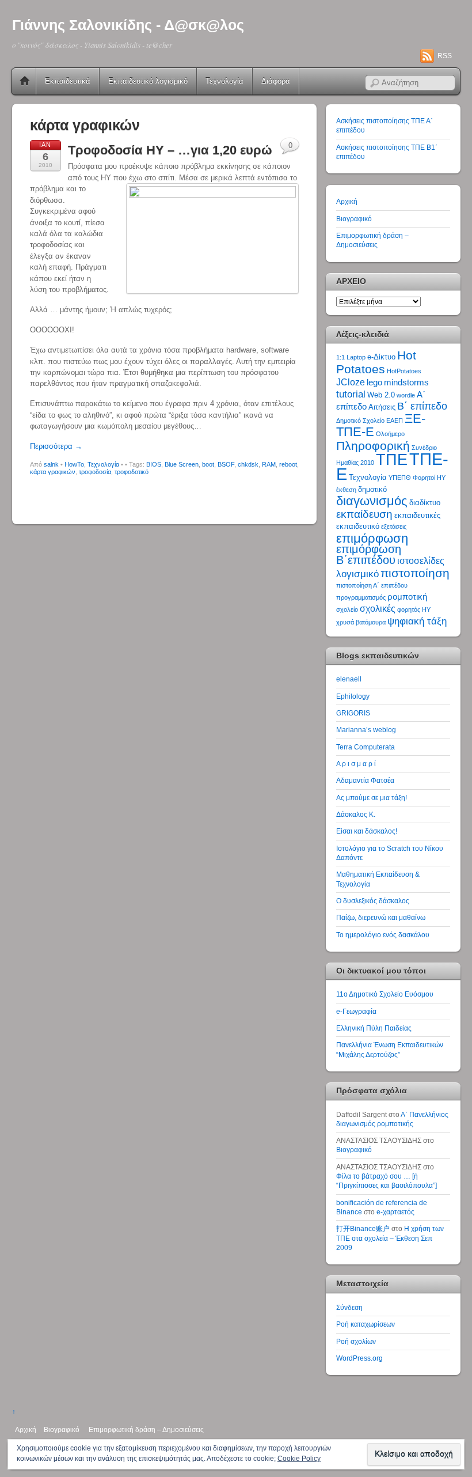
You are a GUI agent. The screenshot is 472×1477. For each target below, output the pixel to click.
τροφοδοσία (95, 471)
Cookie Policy (299, 1459)
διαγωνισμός (372, 501)
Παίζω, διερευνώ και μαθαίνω (380, 917)
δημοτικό (372, 489)
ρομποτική (407, 596)
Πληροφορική (373, 445)
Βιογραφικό (354, 218)
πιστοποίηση (415, 573)
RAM (269, 464)
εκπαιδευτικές (417, 515)
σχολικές (377, 608)
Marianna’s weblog (366, 729)
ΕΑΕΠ (394, 420)
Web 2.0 (381, 395)
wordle (406, 395)
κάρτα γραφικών (52, 471)
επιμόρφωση (372, 538)
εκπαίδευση (364, 514)
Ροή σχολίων (356, 1341)
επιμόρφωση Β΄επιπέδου (368, 554)
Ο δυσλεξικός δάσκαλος (372, 900)
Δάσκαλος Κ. (355, 814)
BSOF (226, 464)
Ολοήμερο (390, 433)
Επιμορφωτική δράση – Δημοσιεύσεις (146, 1429)
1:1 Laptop (351, 357)
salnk (51, 464)
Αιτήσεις (381, 407)
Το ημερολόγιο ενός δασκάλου (382, 934)
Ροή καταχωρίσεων (365, 1324)
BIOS (153, 464)
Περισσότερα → (56, 446)
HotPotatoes (404, 371)
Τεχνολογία (224, 81)
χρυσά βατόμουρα (361, 622)
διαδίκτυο (424, 502)
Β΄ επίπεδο (422, 406)
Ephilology (353, 696)
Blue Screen (182, 464)
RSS (444, 56)
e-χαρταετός (395, 1211)
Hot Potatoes (376, 362)
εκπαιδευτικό (357, 526)
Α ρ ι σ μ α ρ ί (356, 763)
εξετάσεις (393, 526)
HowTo (74, 464)
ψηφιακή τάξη (417, 621)
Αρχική (25, 81)
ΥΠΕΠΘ (400, 477)
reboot (288, 464)
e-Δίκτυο (381, 357)
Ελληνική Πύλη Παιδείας (374, 1028)
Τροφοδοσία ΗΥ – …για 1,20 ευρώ (170, 150)
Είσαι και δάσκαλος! (366, 831)
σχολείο (347, 609)
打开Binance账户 (363, 1228)
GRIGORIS (353, 713)
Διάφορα (275, 81)
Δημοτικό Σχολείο (360, 420)
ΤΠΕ (392, 459)
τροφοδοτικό (132, 471)
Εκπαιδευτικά (67, 81)
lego (374, 382)
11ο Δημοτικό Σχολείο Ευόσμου (384, 994)
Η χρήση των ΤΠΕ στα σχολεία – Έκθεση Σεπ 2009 (390, 1238)
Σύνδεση (349, 1307)
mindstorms (406, 382)
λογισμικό (357, 574)
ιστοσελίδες (420, 561)
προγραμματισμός (361, 597)
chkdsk (248, 464)
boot (208, 464)
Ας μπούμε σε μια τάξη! (371, 797)
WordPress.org (359, 1358)
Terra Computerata (365, 747)
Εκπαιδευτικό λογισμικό (148, 81)
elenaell (348, 679)
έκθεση (346, 489)
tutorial (351, 394)
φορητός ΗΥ (414, 609)
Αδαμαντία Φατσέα (365, 780)
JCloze (350, 382)
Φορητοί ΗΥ (429, 477)
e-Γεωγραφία (356, 1011)
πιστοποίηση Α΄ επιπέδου (372, 585)
